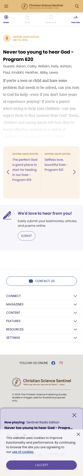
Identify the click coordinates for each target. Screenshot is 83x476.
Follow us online (34, 363)
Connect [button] (13, 296)
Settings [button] (13, 337)
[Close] (74, 415)
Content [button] (13, 312)
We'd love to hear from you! (45, 213)
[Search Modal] (76, 6)
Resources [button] (15, 329)
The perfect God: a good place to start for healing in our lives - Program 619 (25, 169)
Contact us (45, 281)
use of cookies (22, 452)
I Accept (41, 465)
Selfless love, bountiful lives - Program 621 (56, 164)
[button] (8, 172)
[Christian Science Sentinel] (42, 6)
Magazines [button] (14, 304)
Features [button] (13, 321)
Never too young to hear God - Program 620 (38, 56)
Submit (26, 236)
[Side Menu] (6, 6)
